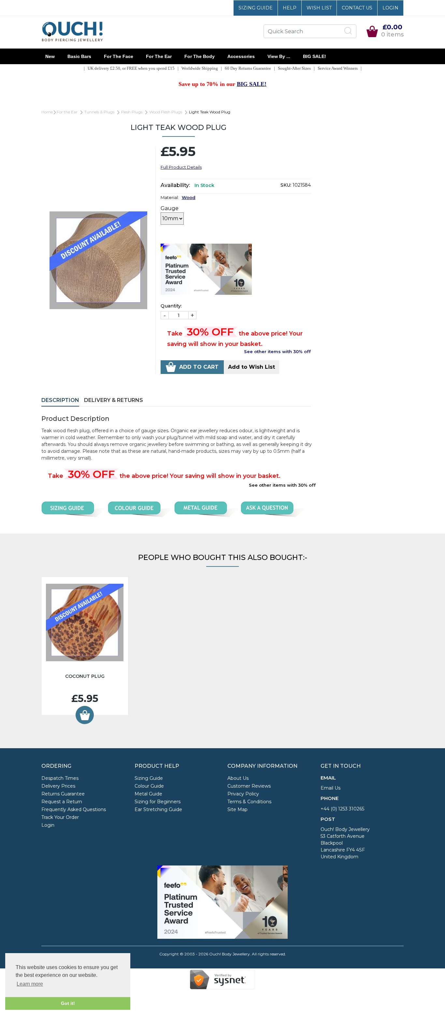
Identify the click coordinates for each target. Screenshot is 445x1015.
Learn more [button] (30, 984)
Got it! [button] (68, 1003)
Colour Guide (149, 786)
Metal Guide (148, 794)
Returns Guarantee (63, 794)
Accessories (241, 56)
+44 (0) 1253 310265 (342, 809)
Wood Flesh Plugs (165, 111)
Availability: (175, 185)
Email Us (330, 788)
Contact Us (357, 8)
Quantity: (171, 306)
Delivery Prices (58, 786)
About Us (238, 778)
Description (60, 400)
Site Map (237, 809)
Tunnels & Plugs (99, 111)
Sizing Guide (255, 8)
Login (390, 8)
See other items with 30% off (277, 351)
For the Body (199, 56)
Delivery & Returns (113, 400)
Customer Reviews (249, 786)
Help (289, 8)
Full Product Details (181, 167)
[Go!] (348, 31)
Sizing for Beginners (157, 802)
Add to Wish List (251, 367)
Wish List (319, 8)
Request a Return (61, 802)
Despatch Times (60, 778)
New (50, 56)
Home (47, 111)
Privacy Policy (243, 794)
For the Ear (159, 56)
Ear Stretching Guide (158, 809)
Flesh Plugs (131, 111)
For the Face (118, 56)
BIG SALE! (314, 56)
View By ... (279, 56)
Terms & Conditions (249, 802)
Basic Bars (79, 56)
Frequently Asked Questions (73, 809)
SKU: (285, 185)
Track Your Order (60, 817)
